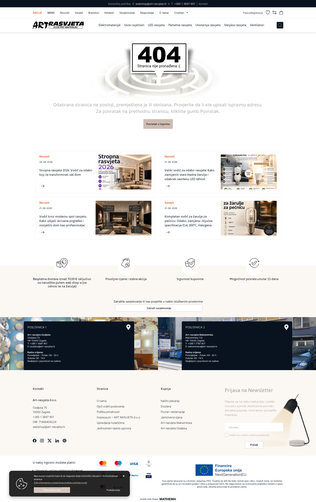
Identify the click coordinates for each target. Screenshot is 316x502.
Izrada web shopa (149, 499)
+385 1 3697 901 (184, 3)
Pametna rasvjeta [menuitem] (180, 25)
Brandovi (93, 12)
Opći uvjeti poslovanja (110, 406)
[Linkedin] (57, 440)
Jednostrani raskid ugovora (114, 428)
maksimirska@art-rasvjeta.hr (202, 346)
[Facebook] (35, 440)
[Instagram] (42, 440)
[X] (49, 440)
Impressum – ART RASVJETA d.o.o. (119, 417)
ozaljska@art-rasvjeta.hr (42, 346)
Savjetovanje (127, 12)
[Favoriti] (268, 13)
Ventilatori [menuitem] (257, 25)
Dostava (166, 406)
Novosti (64, 12)
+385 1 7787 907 (196, 343)
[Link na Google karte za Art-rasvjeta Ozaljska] (128, 327)
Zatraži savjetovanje (159, 308)
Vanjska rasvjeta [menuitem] (235, 25)
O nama (164, 12)
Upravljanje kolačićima (110, 423)
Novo (51, 12)
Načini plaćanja (170, 401)
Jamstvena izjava (171, 417)
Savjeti (79, 12)
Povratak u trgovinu (158, 124)
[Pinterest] (64, 440)
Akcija (37, 12)
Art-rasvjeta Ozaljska (174, 428)
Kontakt (203, 3)
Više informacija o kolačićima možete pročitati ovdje (60, 482)
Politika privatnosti (108, 412)
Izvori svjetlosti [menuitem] (134, 25)
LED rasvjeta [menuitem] (156, 25)
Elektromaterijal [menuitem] (110, 25)
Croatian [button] (179, 12)
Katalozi (109, 12)
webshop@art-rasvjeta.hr (151, 3)
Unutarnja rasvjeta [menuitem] (208, 25)
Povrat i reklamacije (173, 412)
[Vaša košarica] (281, 13)
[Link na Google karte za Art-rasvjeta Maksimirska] (286, 327)
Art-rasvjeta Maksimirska (176, 423)
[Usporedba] (274, 13)
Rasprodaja (147, 12)
